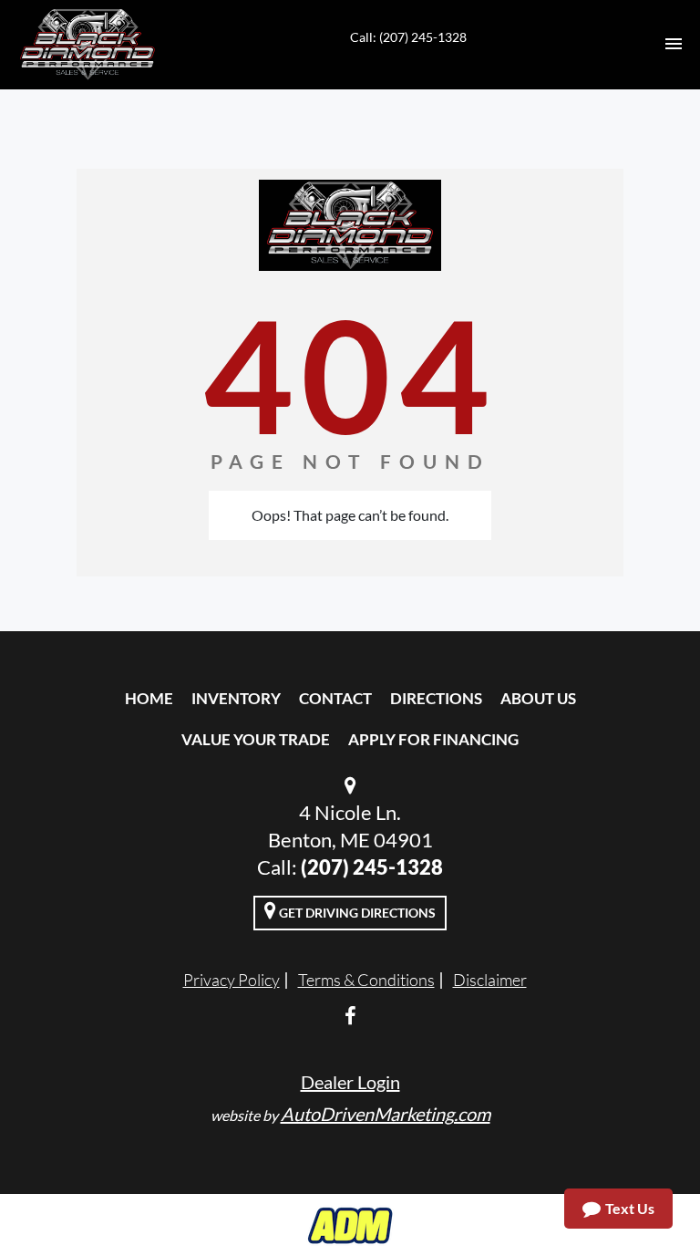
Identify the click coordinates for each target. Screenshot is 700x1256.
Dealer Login (350, 1082)
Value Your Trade (255, 739)
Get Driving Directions (356, 912)
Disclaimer (490, 980)
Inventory (236, 698)
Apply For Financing (433, 739)
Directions (436, 698)
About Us (538, 698)
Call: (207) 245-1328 (408, 37)
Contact (335, 698)
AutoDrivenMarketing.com (385, 1114)
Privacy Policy (231, 980)
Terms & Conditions (366, 980)
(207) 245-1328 (372, 867)
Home (149, 698)
